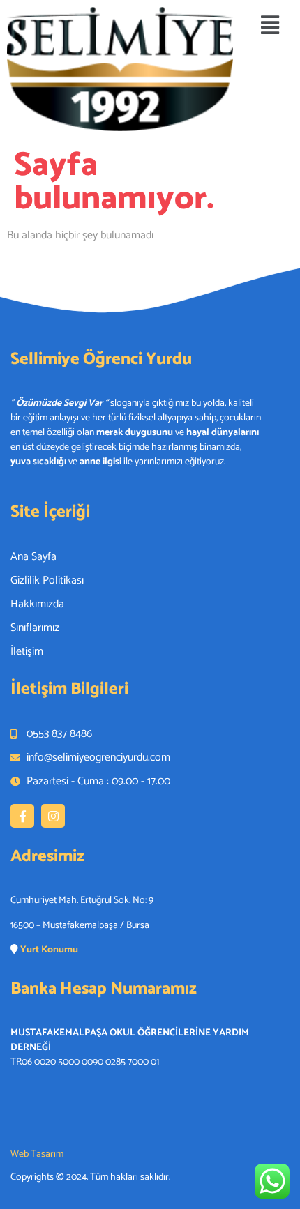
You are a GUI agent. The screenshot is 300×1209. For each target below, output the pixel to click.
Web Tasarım (36, 1154)
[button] (270, 26)
